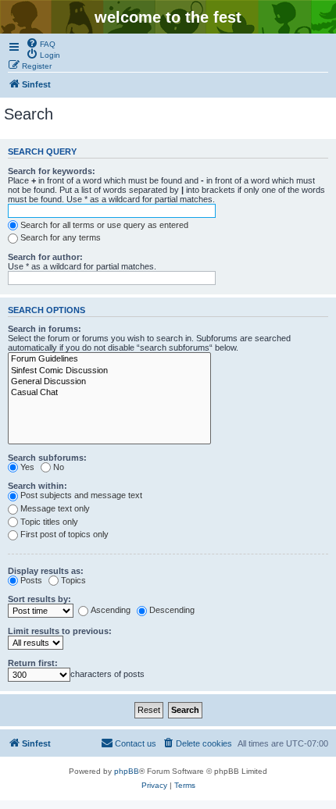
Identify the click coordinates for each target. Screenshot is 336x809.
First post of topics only (64, 534)
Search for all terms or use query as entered (104, 225)
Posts (31, 580)
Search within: (37, 485)
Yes (27, 467)
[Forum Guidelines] (109, 359)
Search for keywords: (51, 171)
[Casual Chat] (109, 392)
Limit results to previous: (60, 631)
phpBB (126, 771)
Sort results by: (39, 599)
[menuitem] (40, 42)
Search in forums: (44, 328)
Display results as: (46, 571)
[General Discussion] (109, 381)
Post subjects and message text (81, 495)
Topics (73, 580)
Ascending (110, 610)
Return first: (33, 663)
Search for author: (45, 257)
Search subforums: (47, 457)
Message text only (55, 508)
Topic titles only (49, 521)
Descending (172, 610)
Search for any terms (60, 237)
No (58, 467)
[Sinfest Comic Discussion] (109, 370)
